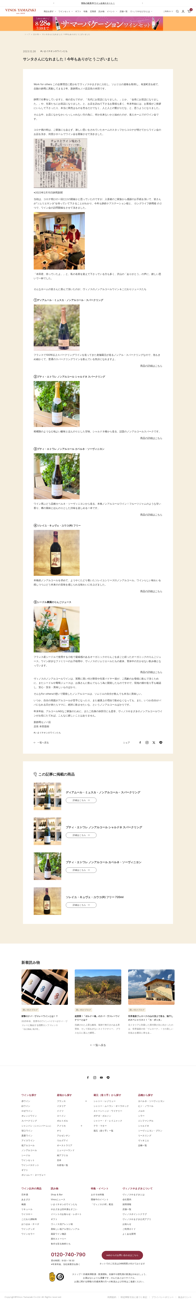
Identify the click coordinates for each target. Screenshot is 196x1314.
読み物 (101, 11)
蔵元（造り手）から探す (107, 1095)
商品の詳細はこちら (151, 365)
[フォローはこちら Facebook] (88, 1077)
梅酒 (23, 1204)
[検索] (177, 11)
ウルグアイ (62, 1140)
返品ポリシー (184, 1297)
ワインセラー (28, 1234)
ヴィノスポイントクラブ (135, 1214)
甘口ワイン (26, 1130)
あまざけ (25, 1199)
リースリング (144, 1135)
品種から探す (145, 1095)
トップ (27, 34)
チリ (59, 1130)
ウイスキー (26, 1214)
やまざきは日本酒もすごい (64, 1209)
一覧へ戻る (43, 742)
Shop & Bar (57, 1194)
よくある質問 (129, 1234)
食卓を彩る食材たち (61, 1243)
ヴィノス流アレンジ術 (62, 1224)
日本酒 (24, 1194)
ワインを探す (29, 1095)
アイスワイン (28, 1140)
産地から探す (64, 1095)
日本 (60, 1160)
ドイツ (60, 1111)
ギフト (78, 11)
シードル (25, 1155)
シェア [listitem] (126, 742)
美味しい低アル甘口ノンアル (65, 1229)
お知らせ (127, 1224)
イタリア (61, 1106)
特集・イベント (100, 1188)
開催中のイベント (100, 1199)
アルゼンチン (63, 1135)
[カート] (189, 11)
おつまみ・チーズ (30, 1224)
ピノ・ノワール (146, 1106)
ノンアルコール (29, 1150)
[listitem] (140, 742)
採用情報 (127, 1204)
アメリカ (61, 1125)
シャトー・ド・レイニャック (108, 1120)
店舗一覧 (124, 11)
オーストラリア (64, 1145)
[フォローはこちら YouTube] (101, 1077)
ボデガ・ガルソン (102, 1115)
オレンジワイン (29, 1115)
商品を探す (49, 11)
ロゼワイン (26, 1111)
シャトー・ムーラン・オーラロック (111, 1106)
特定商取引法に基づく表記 (134, 1297)
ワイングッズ (28, 1229)
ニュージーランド (66, 1150)
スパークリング (29, 1120)
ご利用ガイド (129, 1229)
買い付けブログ (30, 1009)
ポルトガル (62, 1120)
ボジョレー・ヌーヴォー (33, 1175)
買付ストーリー (58, 1238)
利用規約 (111, 1297)
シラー (141, 1115)
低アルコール (28, 1145)
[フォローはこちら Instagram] (94, 1077)
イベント (111, 11)
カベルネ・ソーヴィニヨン (151, 1101)
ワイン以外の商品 (31, 1188)
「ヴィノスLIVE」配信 (102, 1204)
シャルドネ (143, 1125)
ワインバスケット (30, 1165)
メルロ (141, 1111)
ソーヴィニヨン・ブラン (150, 1130)
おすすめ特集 (97, 1194)
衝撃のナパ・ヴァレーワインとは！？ (39, 1016)
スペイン (61, 1115)
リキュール (26, 1209)
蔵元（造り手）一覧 (103, 1130)
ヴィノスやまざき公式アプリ (137, 1219)
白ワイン (25, 1106)
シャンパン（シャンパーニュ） (36, 1125)
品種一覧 (142, 1145)
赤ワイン (25, 1101)
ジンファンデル (146, 1120)
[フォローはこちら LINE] (108, 1077)
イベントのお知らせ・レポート (66, 1214)
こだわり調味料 (29, 1219)
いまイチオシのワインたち (64, 1204)
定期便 (93, 11)
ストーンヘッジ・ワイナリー (108, 1111)
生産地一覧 (62, 1165)
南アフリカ (62, 1155)
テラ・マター (100, 1125)
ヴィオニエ (143, 1140)
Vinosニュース (58, 1199)
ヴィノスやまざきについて (138, 1188)
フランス (61, 1101)
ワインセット (64, 11)
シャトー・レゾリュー (105, 1101)
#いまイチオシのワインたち (54, 51)
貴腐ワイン (26, 1135)
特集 (86, 11)
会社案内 (127, 1199)
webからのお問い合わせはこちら (122, 1255)
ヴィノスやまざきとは (140, 11)
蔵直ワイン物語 (58, 1234)
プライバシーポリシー (163, 1297)
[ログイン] (183, 11)
